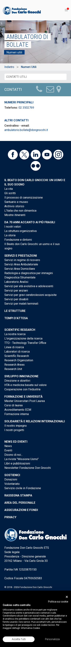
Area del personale (19, 502)
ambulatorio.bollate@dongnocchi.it (26, 130)
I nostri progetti (14, 430)
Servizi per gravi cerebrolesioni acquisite (30, 295)
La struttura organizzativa (20, 231)
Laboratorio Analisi (16, 282)
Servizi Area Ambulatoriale (21, 264)
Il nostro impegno (15, 425)
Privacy (10, 517)
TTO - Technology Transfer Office (25, 343)
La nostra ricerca (14, 334)
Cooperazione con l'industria (22, 389)
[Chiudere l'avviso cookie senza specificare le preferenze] (66, 597)
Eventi (8, 450)
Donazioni (10, 479)
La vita (8, 189)
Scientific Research (19, 329)
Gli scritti (10, 193)
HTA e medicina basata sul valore (25, 385)
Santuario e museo (16, 202)
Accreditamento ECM (17, 409)
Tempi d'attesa (16, 318)
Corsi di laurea (13, 405)
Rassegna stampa (18, 495)
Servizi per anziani (16, 290)
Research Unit (13, 369)
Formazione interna (16, 414)
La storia (9, 235)
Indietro (9, 67)
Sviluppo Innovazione (21, 376)
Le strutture (14, 311)
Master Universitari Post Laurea (24, 401)
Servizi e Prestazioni (20, 255)
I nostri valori (12, 226)
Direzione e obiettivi (17, 380)
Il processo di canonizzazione (23, 197)
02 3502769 (26, 107)
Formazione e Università (23, 396)
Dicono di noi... (13, 454)
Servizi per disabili (16, 299)
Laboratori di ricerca (17, 351)
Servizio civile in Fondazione (22, 488)
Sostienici (12, 475)
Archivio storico (14, 206)
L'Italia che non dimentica (20, 210)
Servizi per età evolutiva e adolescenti (28, 286)
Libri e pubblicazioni (17, 463)
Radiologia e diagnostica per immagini (28, 273)
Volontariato (12, 484)
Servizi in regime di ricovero (22, 260)
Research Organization (18, 360)
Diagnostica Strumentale (20, 277)
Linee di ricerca (14, 347)
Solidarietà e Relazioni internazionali (34, 421)
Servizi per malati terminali (21, 303)
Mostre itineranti (14, 215)
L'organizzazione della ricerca (23, 338)
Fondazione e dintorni (18, 239)
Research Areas (14, 364)
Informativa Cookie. (30, 628)
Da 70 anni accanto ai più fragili (29, 222)
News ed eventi (15, 441)
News (8, 446)
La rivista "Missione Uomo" (21, 459)
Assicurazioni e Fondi (21, 510)
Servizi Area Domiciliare (19, 268)
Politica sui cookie (58, 601)
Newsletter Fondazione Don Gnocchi (27, 468)
